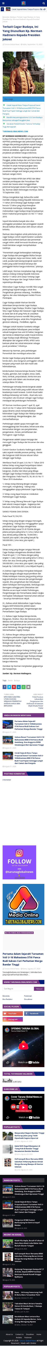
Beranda (6, 17)
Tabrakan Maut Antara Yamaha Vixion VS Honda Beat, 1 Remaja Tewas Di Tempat (28, 1306)
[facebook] (34, 1013)
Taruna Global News (11, 44)
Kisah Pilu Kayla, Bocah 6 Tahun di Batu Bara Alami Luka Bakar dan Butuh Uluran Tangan (29, 1243)
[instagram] (13, 1019)
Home (39, 1334)
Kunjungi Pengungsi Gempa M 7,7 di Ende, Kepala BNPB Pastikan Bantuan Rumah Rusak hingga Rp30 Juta (29, 1273)
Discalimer (28, 999)
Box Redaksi (7, 999)
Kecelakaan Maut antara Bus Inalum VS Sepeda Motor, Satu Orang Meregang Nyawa (28, 1319)
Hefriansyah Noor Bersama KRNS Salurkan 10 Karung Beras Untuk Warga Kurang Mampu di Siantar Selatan (29, 1163)
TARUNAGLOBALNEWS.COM (15, 131)
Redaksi (19, 1337)
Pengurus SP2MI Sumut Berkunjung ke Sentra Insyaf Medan (27, 1222)
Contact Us (19, 1334)
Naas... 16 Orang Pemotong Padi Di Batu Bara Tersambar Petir (29, 1293)
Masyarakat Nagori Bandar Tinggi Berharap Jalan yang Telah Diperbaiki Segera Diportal (29, 1135)
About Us (9, 1334)
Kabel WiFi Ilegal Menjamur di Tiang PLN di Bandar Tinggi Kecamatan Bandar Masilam (27, 1148)
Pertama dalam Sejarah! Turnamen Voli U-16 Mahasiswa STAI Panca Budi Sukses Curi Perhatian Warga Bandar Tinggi (28, 725)
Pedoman (28, 996)
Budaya (13, 17)
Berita (10, 680)
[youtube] (13, 1013)
